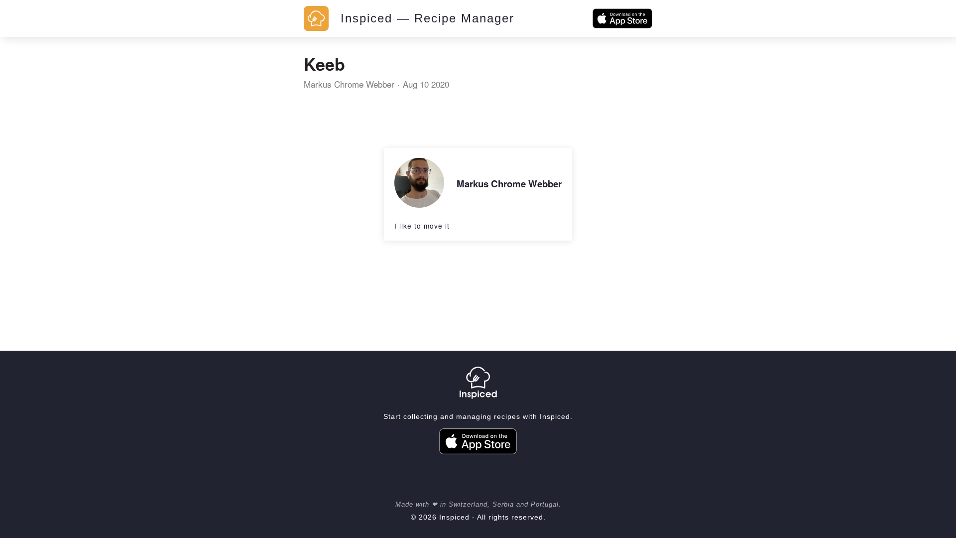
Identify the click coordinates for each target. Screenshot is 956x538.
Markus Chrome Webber (349, 84)
